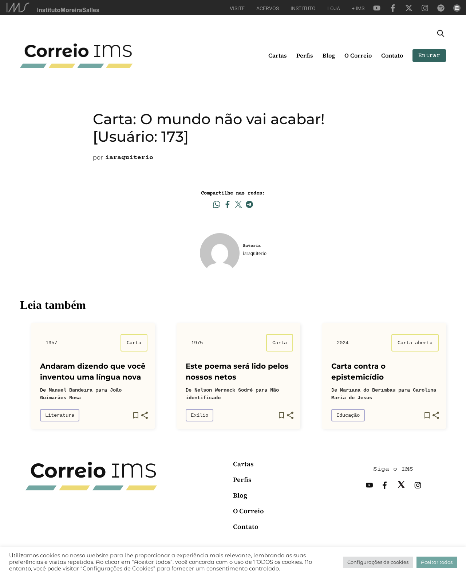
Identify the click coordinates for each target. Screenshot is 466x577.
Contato (392, 55)
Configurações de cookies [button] (377, 562)
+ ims (358, 8)
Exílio (199, 415)
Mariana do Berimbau (367, 390)
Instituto (303, 8)
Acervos (267, 8)
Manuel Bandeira (70, 390)
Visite (237, 8)
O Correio (358, 55)
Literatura (59, 415)
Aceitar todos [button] (437, 562)
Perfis (304, 55)
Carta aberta (415, 343)
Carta (134, 343)
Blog (329, 55)
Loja (333, 8)
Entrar (429, 55)
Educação (348, 415)
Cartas (277, 55)
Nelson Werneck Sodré (223, 390)
